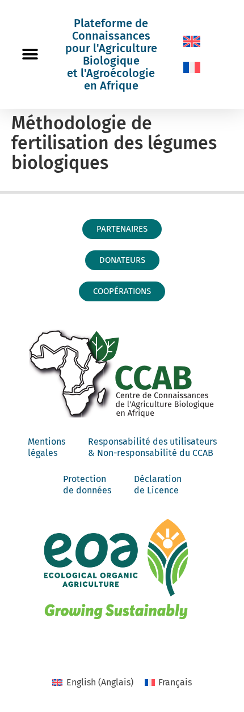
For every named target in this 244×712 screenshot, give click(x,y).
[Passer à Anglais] (192, 41)
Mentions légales (46, 447)
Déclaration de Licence (158, 485)
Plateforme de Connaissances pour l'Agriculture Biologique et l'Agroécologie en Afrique (111, 54)
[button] (30, 54)
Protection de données (87, 485)
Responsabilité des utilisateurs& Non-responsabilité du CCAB (152, 447)
